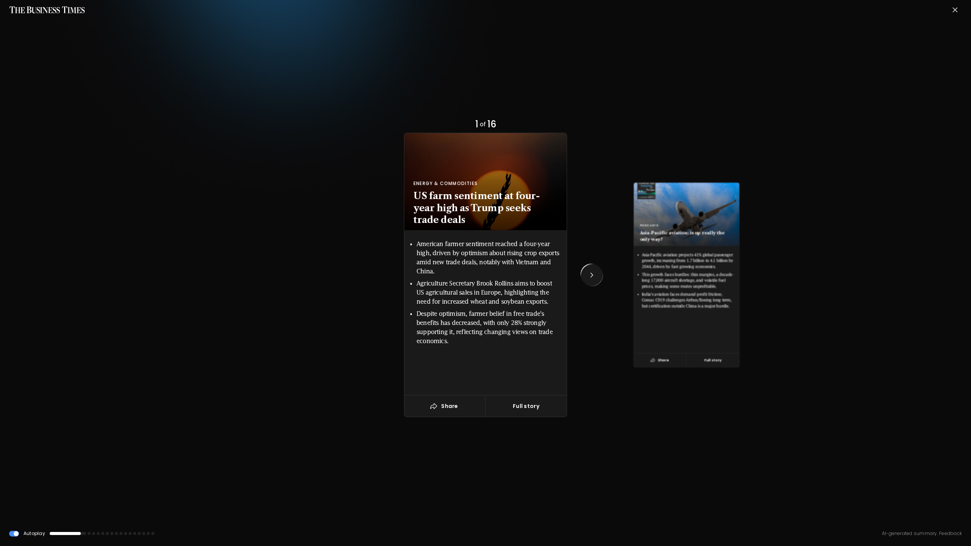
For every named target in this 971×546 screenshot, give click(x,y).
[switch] (14, 534)
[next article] (591, 275)
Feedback (950, 533)
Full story (526, 406)
